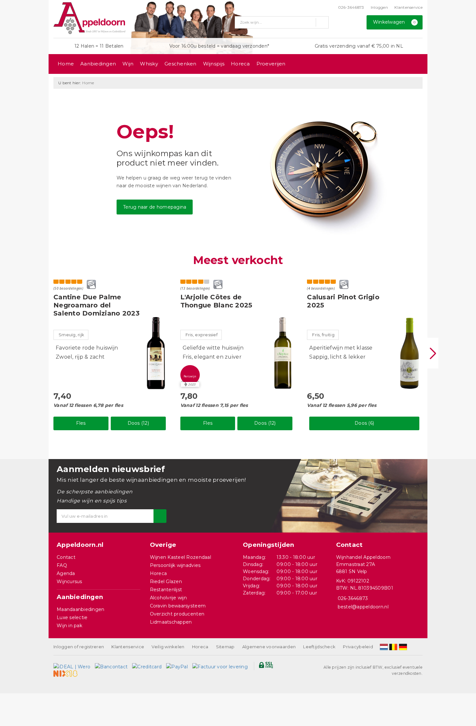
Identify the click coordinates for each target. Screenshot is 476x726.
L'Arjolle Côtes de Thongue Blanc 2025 (216, 301)
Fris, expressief (202, 334)
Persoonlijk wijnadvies (175, 565)
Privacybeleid (358, 646)
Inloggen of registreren (78, 646)
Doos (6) (364, 423)
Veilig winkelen (168, 646)
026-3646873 (351, 7)
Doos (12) (138, 423)
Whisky (149, 64)
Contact (66, 557)
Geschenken (180, 64)
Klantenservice (408, 7)
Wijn (127, 64)
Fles (80, 423)
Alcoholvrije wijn (168, 598)
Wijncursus (69, 581)
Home (66, 64)
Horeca (240, 64)
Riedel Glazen (166, 581)
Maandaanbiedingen (81, 609)
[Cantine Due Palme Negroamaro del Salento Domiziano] (156, 353)
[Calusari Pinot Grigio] (410, 353)
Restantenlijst (166, 590)
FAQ (62, 565)
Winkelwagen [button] (394, 22)
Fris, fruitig (323, 334)
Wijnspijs (213, 64)
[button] (190, 375)
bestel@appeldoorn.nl (363, 607)
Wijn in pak (69, 625)
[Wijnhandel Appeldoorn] (89, 18)
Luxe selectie (72, 617)
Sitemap (225, 646)
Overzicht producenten (177, 614)
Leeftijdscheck (319, 646)
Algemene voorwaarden (269, 646)
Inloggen (379, 7)
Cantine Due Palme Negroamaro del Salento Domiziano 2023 (96, 305)
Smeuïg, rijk (71, 334)
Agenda (66, 573)
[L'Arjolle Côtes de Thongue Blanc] (283, 353)
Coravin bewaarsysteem (178, 606)
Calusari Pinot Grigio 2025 (343, 301)
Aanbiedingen (98, 64)
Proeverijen (271, 64)
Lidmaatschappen (171, 622)
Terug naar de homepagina (154, 207)
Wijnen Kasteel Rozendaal (180, 557)
